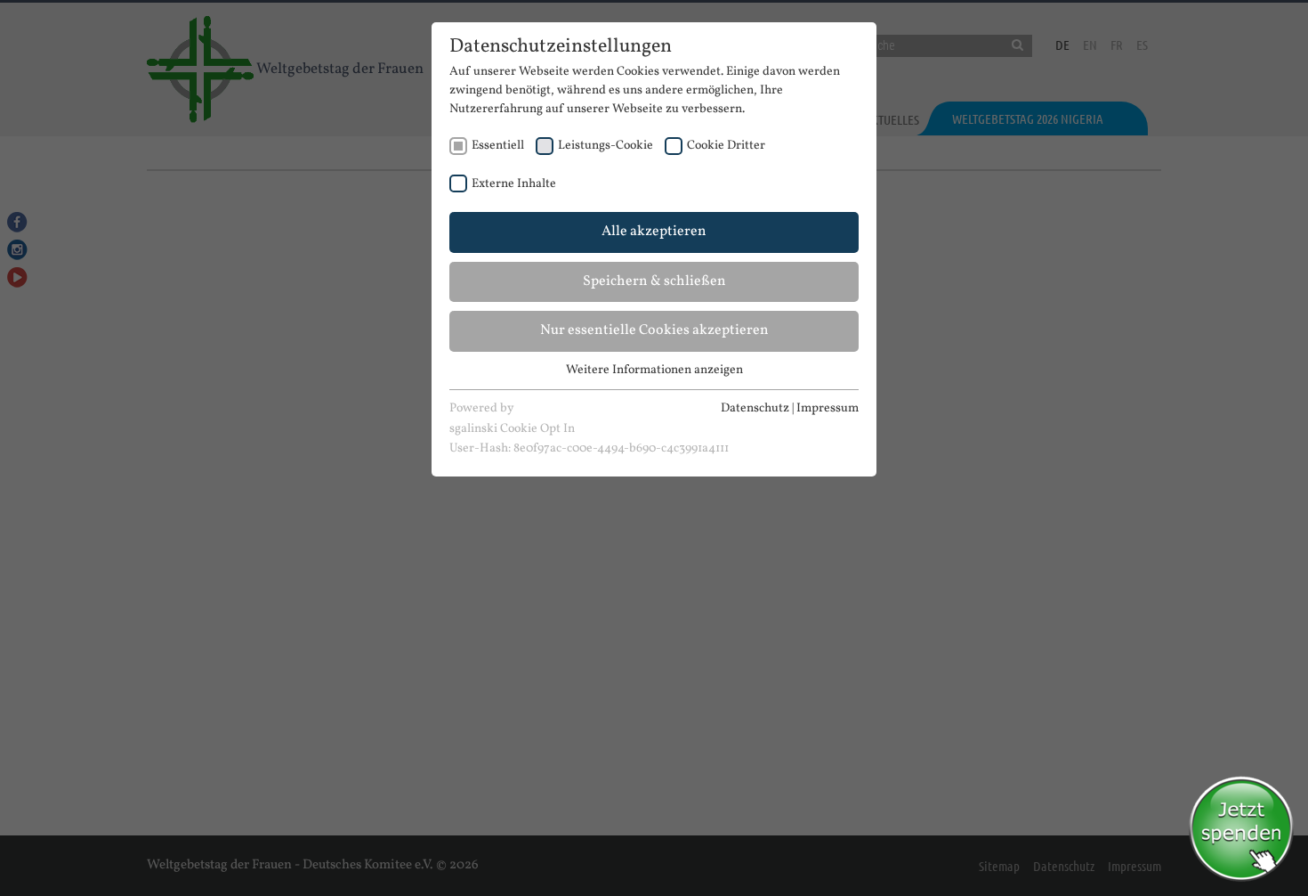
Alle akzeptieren (654, 231)
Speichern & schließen (654, 281)
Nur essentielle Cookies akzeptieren (654, 330)
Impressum (827, 408)
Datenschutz (755, 408)
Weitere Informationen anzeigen (654, 370)
